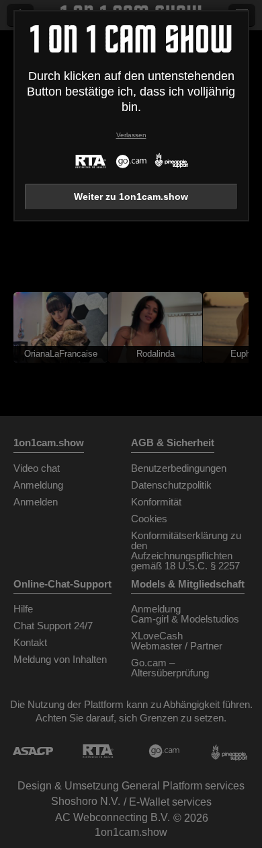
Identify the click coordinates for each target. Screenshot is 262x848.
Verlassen (131, 135)
